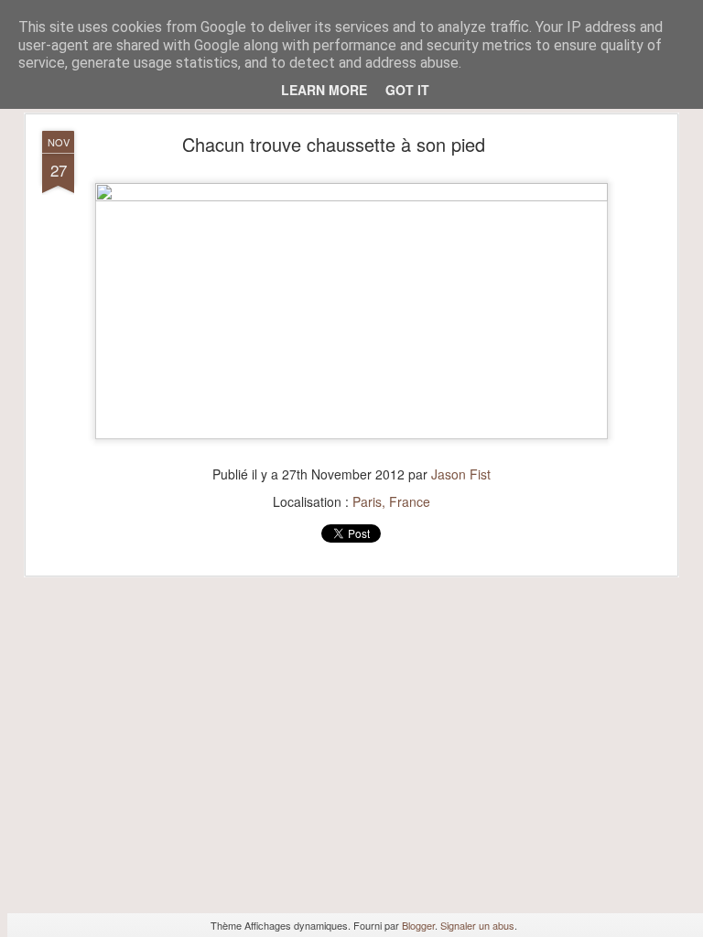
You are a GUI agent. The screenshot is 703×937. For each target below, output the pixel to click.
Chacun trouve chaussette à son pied (333, 144)
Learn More (324, 90)
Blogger (418, 925)
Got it (407, 90)
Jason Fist (461, 474)
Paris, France (391, 501)
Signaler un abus (477, 925)
